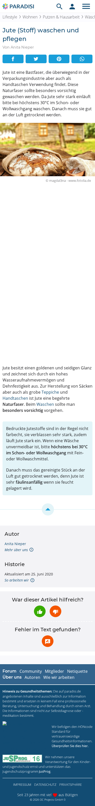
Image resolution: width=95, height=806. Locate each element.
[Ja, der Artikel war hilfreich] (40, 611)
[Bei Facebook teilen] (13, 59)
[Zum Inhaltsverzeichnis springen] (47, 509)
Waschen (45, 404)
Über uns (12, 677)
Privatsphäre (70, 784)
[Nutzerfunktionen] (72, 6)
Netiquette (77, 671)
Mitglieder (54, 671)
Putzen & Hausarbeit (61, 17)
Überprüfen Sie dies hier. (70, 746)
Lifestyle (10, 17)
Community (31, 671)
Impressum (22, 784)
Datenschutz (45, 784)
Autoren (32, 677)
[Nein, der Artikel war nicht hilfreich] (55, 611)
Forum (9, 671)
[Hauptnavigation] (86, 6)
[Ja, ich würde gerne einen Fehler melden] (47, 641)
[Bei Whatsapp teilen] (81, 59)
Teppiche (50, 392)
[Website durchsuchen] (59, 6)
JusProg (44, 771)
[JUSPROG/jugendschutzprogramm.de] (22, 759)
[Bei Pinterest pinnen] (59, 59)
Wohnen (30, 17)
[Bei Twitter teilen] (36, 59)
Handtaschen (15, 398)
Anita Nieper (15, 543)
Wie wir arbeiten (58, 677)
